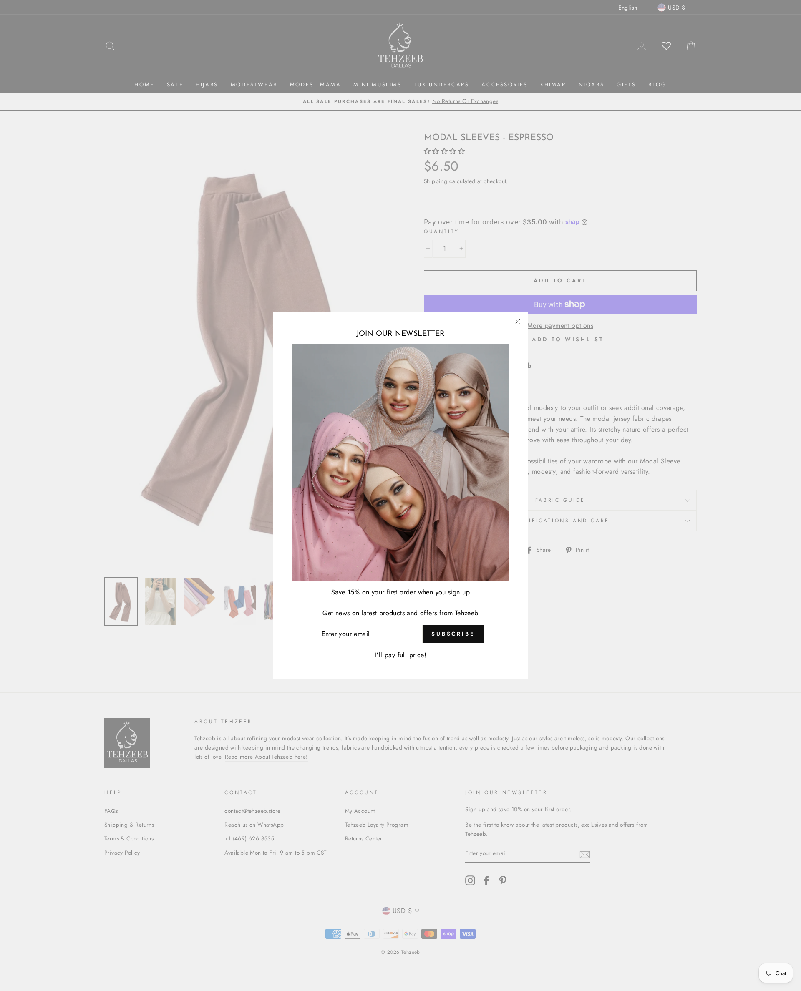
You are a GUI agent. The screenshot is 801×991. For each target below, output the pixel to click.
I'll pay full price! (400, 655)
